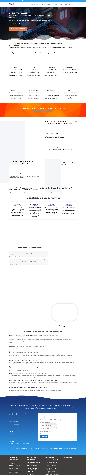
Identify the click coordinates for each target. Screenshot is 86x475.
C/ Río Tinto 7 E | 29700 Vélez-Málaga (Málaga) (19, 443)
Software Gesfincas (31, 459)
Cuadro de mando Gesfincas (33, 468)
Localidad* (42, 425)
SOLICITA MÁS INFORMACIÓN (43, 111)
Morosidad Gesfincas (31, 466)
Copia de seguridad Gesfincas (33, 462)
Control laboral (30, 471)
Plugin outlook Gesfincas (32, 469)
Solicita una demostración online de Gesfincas (59, 49)
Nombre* (42, 416)
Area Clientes (71, 4)
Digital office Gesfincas (32, 465)
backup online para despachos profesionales (35, 348)
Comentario (42, 431)
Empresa (65, 4)
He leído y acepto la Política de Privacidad (51, 433)
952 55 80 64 (12, 1)
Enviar (44, 436)
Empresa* (42, 428)
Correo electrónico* (44, 419)
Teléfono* (42, 422)
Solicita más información (18, 28)
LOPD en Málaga (30, 474)
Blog (61, 4)
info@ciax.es (12, 433)
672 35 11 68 (16, 424)
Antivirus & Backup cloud (32, 472)
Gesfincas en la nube (31, 461)
